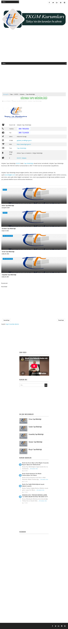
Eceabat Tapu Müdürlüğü (35, 427)
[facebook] (49, 2)
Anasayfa (5, 94)
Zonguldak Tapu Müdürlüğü (9, 275)
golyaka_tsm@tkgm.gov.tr (24, 140)
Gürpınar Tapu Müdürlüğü (35, 442)
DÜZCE (16, 94)
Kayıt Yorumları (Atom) (12, 324)
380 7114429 (24, 133)
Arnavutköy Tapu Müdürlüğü (36, 434)
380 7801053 (24, 129)
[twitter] (53, 2)
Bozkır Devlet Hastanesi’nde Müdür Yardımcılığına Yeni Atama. (31, 474)
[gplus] (57, 2)
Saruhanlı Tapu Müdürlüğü (9, 228)
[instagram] (64, 2)
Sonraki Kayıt (6, 320)
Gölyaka (22, 94)
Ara (46, 385)
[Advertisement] (34, 48)
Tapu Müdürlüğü (30, 94)
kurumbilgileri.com (10, 175)
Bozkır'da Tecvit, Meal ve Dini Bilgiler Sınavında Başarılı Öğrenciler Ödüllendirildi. (35, 463)
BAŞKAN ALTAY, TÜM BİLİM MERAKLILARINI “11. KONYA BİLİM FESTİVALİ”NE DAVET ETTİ (35, 495)
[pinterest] (60, 2)
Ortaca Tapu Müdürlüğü (35, 419)
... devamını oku (33, 468)
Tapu (11, 94)
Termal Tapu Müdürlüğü (8, 251)
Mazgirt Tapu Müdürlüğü (35, 449)
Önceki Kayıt (61, 320)
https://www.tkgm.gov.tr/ (24, 144)
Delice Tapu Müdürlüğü (8, 205)
